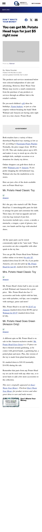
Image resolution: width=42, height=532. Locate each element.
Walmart (12, 63)
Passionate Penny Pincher (26, 143)
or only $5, (28, 257)
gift (23, 103)
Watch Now (35, 3)
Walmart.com (13, 167)
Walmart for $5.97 (10, 312)
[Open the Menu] (4, 3)
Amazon (25, 167)
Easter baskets (17, 106)
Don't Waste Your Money (10, 20)
